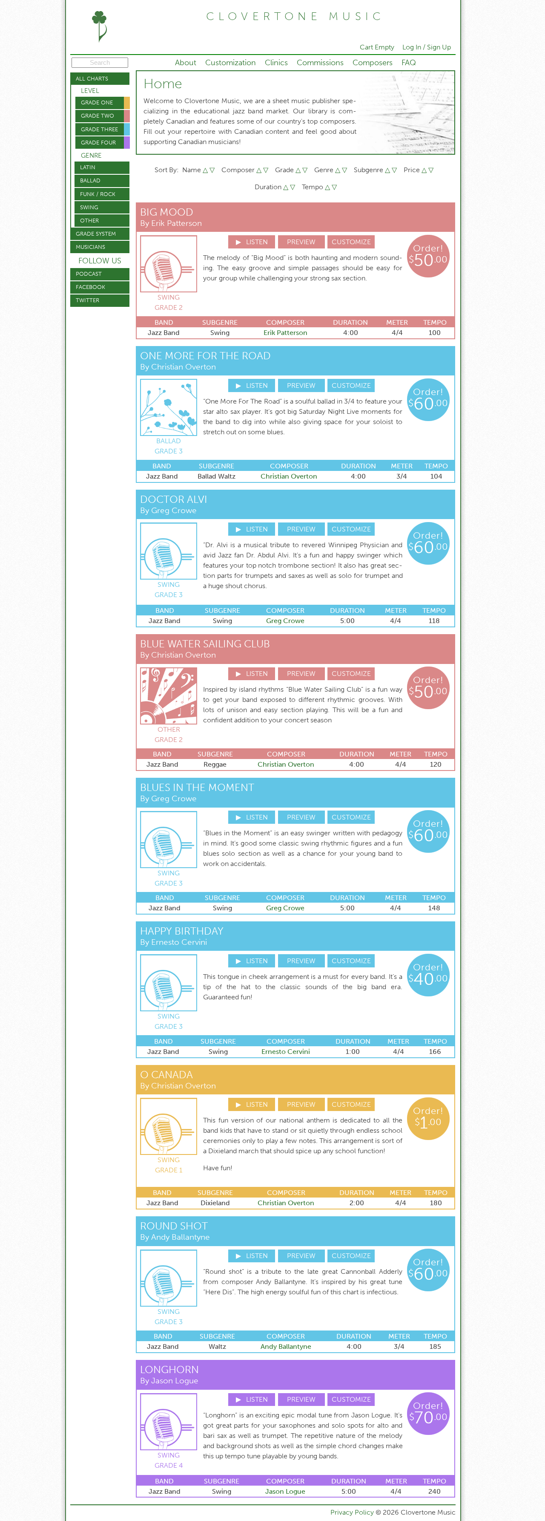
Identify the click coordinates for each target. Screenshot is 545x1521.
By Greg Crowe (168, 510)
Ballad (90, 180)
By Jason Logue (169, 1380)
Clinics (276, 62)
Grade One (97, 102)
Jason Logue (285, 1491)
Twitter (87, 300)
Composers (373, 62)
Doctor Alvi (173, 499)
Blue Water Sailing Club (205, 644)
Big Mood (166, 212)
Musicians (90, 247)
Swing (89, 207)
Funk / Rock (97, 194)
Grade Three (99, 129)
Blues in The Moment (197, 787)
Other (89, 220)
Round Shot (174, 1226)
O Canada (166, 1074)
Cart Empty (377, 47)
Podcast (89, 274)
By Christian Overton (178, 367)
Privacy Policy (353, 1512)
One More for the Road (205, 355)
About (185, 62)
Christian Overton (289, 476)
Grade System (96, 234)
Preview (301, 242)
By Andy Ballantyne (175, 1237)
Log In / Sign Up (426, 47)
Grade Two (97, 116)
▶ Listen (252, 242)
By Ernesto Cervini (173, 942)
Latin (87, 167)
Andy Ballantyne (286, 1346)
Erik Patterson (285, 333)
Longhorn (169, 1369)
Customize (351, 242)
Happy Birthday (182, 931)
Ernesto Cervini (285, 1052)
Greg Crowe (285, 621)
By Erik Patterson (171, 223)
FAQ (409, 62)
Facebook (90, 287)
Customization (230, 62)
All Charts (92, 78)
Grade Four (98, 142)
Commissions (320, 62)
